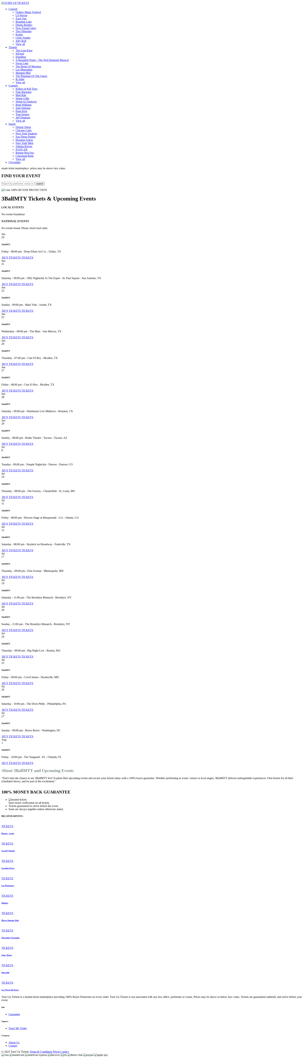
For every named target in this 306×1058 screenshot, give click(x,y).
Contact (12, 1045)
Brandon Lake (24, 21)
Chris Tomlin (23, 37)
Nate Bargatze (24, 92)
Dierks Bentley (24, 24)
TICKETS (27, 257)
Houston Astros (24, 139)
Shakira (4, 903)
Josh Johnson (23, 107)
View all (20, 44)
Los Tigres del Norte (10, 990)
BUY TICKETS (11, 257)
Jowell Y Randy (8, 851)
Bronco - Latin (7, 833)
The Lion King (24, 50)
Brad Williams (24, 104)
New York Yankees (26, 133)
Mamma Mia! (23, 72)
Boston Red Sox (25, 152)
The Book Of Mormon (28, 66)
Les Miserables (24, 69)
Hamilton (21, 56)
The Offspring (24, 31)
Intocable (5, 972)
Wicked (20, 53)
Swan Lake (22, 63)
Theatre (12, 47)
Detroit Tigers (23, 127)
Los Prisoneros (7, 885)
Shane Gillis (22, 98)
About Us (13, 1042)
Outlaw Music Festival (28, 12)
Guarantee (14, 1014)
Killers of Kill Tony (27, 88)
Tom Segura (22, 114)
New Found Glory (26, 28)
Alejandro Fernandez (10, 938)
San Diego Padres (26, 136)
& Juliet (20, 79)
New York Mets (24, 143)
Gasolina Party (8, 868)
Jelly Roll (21, 40)
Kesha (19, 34)
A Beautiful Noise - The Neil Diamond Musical (42, 60)
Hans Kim (21, 111)
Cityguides (14, 162)
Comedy (13, 85)
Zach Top (21, 18)
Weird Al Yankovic (26, 101)
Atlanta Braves (24, 146)
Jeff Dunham (23, 117)
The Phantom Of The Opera (31, 76)
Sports (12, 123)
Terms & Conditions (41, 1051)
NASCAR (21, 149)
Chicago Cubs (24, 130)
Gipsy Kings (6, 955)
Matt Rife (21, 95)
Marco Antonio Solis (10, 920)
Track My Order (17, 1028)
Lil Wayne (21, 15)
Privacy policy (61, 1051)
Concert (12, 8)
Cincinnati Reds (24, 155)
